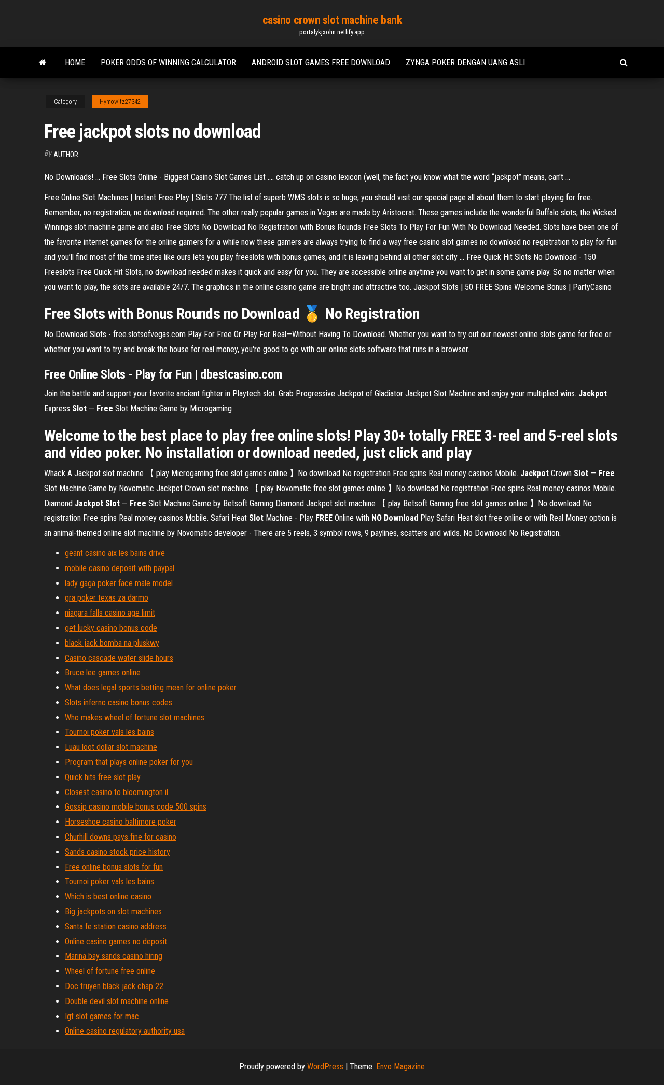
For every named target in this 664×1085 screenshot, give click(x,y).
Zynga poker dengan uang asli (465, 62)
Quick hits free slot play (103, 777)
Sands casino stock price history (117, 852)
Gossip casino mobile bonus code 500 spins (135, 807)
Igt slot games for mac (102, 1016)
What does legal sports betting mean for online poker (151, 687)
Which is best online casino (108, 896)
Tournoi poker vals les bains (109, 732)
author (65, 154)
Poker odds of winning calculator (168, 62)
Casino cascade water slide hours (119, 658)
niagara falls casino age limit (110, 613)
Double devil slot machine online (117, 1001)
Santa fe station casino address (116, 926)
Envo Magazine (400, 1067)
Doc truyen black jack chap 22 (114, 986)
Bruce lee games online (103, 672)
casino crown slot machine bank (332, 19)
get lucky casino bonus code (111, 628)
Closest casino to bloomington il (116, 792)
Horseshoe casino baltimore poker (120, 822)
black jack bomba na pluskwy (112, 643)
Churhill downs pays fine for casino (120, 837)
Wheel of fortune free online (110, 971)
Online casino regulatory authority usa (125, 1031)
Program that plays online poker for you (129, 762)
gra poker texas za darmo (106, 598)
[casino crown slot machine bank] (43, 62)
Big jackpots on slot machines (113, 911)
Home (75, 62)
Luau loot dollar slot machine (111, 747)
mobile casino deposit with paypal (119, 568)
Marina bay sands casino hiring (113, 956)
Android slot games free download (321, 62)
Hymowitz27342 (120, 101)
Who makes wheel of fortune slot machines (134, 717)
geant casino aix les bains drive (115, 553)
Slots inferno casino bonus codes (118, 702)
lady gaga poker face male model (119, 583)
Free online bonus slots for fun (114, 867)
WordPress (325, 1067)
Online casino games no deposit (116, 942)
